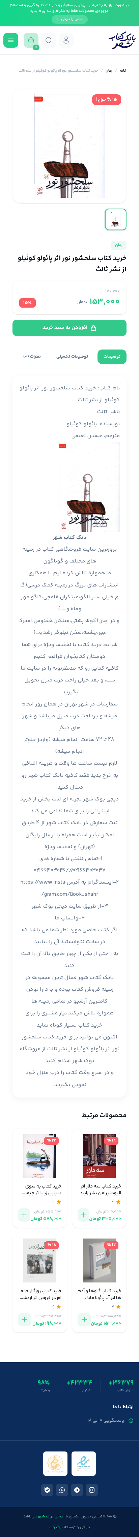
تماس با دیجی (72, 19)
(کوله (91, 621)
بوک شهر (83, 1061)
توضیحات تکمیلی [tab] (72, 356)
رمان (109, 71)
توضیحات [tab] (112, 356)
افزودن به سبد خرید (65, 327)
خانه (123, 71)
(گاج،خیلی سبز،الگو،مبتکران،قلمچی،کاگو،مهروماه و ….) (69, 597)
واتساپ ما (66, 918)
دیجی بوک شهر (101, 799)
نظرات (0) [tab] (32, 356)
